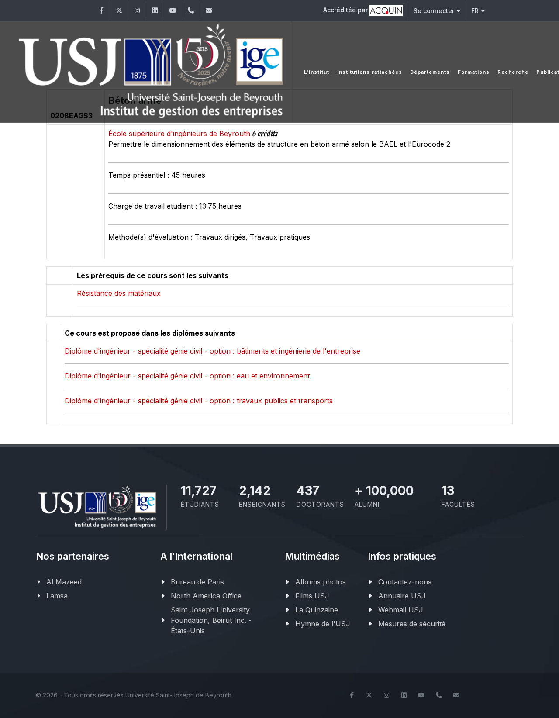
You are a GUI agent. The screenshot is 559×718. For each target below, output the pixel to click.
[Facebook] (101, 11)
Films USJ (312, 595)
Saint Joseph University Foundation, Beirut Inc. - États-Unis (211, 620)
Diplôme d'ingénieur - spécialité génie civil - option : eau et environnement (187, 375)
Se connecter (434, 10)
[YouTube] (173, 11)
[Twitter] (119, 11)
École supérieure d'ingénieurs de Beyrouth (180, 133)
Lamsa (57, 595)
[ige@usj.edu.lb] (208, 11)
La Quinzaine (316, 609)
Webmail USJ (400, 609)
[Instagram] (137, 11)
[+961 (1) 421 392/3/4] (191, 11)
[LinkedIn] (155, 11)
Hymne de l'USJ (322, 623)
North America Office (206, 595)
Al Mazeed (64, 581)
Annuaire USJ (402, 595)
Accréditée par (346, 10)
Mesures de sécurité (411, 623)
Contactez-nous (404, 581)
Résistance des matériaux (119, 293)
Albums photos (320, 581)
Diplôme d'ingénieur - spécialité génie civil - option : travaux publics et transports (199, 400)
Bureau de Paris (197, 581)
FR (475, 10)
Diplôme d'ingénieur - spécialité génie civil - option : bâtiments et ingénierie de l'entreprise (212, 351)
